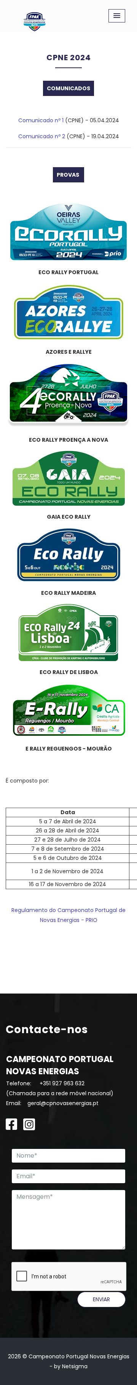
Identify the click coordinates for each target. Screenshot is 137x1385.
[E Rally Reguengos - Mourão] (68, 710)
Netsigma (75, 1366)
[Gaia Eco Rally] (68, 478)
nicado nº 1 (49, 120)
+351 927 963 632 (62, 1083)
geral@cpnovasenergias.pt (63, 1103)
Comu (26, 120)
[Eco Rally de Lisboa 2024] (68, 632)
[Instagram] (29, 1124)
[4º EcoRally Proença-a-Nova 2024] (68, 396)
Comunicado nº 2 (41, 136)
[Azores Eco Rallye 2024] (68, 312)
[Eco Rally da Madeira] (69, 554)
